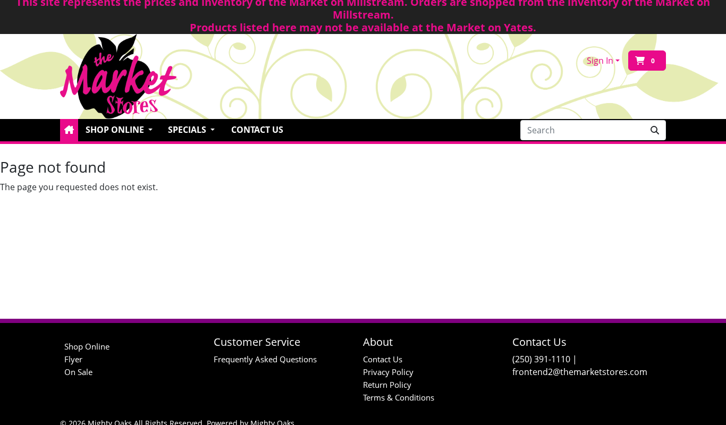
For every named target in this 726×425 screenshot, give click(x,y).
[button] (69, 130)
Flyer (73, 359)
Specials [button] (188, 129)
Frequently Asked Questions (265, 359)
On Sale (78, 372)
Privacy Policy (388, 372)
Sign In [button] (600, 60)
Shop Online (86, 346)
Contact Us (257, 129)
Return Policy (387, 384)
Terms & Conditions (398, 397)
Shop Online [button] (116, 129)
